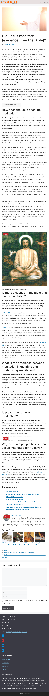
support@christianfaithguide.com (16, 632)
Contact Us (5, 663)
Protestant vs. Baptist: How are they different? (19, 552)
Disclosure (5, 666)
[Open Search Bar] (40, 2)
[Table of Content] (19, 104)
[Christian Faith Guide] (9, 2)
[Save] (5, 234)
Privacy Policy (6, 659)
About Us (5, 669)
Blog (5, 550)
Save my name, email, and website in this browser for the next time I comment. (25, 602)
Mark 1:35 (6, 313)
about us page (37, 525)
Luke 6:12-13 (6, 328)
